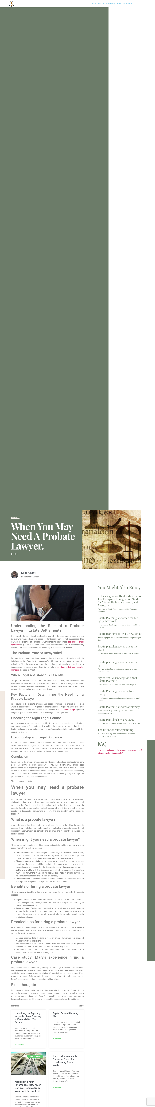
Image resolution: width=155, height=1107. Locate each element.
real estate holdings (66, 710)
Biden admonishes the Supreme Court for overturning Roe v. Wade (65, 1061)
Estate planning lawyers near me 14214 (117, 647)
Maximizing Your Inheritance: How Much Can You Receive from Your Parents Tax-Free (28, 1086)
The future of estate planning (115, 730)
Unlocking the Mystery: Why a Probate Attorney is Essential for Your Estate (28, 1018)
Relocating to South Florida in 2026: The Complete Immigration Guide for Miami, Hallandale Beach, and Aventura (119, 600)
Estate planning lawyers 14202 (116, 719)
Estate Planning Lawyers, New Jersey (116, 692)
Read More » (19, 1044)
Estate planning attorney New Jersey (120, 634)
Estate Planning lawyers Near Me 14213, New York (118, 619)
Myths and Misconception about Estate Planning (117, 679)
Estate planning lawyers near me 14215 (117, 663)
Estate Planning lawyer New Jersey (119, 707)
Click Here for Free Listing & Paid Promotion (112, 3)
